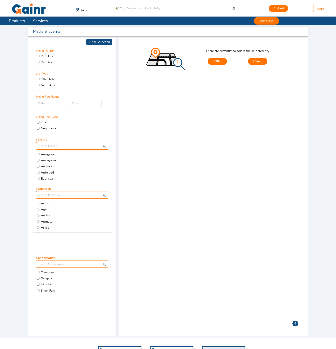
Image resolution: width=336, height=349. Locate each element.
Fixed (44, 122)
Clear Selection (99, 42)
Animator (47, 221)
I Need (257, 61)
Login (320, 8)
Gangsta (46, 278)
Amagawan (48, 154)
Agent (45, 209)
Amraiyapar (48, 160)
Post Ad (278, 8)
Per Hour (47, 56)
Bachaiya (47, 178)
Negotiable (48, 128)
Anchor (45, 215)
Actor (45, 203)
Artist (45, 227)
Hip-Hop (46, 284)
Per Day (46, 62)
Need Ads (48, 85)
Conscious (47, 272)
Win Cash (266, 20)
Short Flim (48, 290)
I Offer (217, 61)
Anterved (47, 172)
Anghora (46, 166)
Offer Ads (47, 79)
